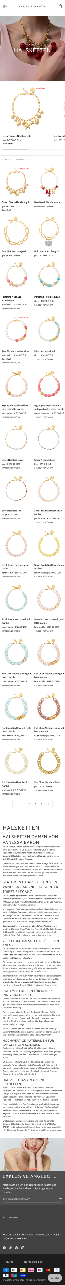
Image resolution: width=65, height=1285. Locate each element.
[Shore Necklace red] (16, 490)
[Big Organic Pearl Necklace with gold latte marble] (16, 385)
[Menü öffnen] (8, 6)
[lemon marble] (60, 523)
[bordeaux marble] (54, 523)
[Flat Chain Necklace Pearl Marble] (16, 762)
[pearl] (22, 418)
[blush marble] (60, 740)
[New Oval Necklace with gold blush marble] (54, 632)
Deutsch (10, 1262)
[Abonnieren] (59, 1198)
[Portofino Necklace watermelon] (16, 276)
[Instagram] (22, 1247)
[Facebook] (4, 1247)
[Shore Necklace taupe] (16, 439)
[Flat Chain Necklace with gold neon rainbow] (54, 686)
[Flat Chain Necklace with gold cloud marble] (16, 707)
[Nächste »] (48, 803)
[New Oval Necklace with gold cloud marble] (16, 653)
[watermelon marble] (60, 418)
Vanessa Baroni (11, 1280)
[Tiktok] (10, 1247)
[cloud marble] (60, 686)
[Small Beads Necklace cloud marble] (16, 599)
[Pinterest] (16, 1247)
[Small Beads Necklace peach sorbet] (16, 544)
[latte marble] (28, 418)
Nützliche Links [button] (10, 1217)
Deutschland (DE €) (33, 1262)
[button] (32, 1225)
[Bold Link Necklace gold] (16, 231)
